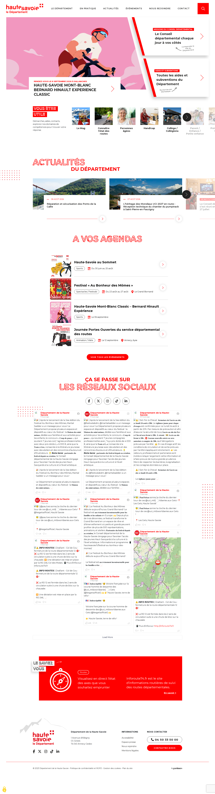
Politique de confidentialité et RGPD (86, 768)
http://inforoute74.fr (164, 626)
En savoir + (170, 693)
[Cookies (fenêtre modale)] (4, 789)
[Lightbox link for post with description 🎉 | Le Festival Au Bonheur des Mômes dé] (107, 527)
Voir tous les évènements (108, 357)
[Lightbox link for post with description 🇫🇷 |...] (107, 589)
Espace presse (129, 742)
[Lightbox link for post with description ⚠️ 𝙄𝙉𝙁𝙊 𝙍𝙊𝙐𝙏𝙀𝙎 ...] (157, 568)
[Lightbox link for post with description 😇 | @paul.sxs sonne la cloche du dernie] (57, 509)
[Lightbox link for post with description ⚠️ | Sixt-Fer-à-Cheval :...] (157, 443)
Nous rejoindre (129, 746)
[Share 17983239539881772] (129, 492)
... (51, 488)
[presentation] (187, 117)
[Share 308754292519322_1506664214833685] (79, 602)
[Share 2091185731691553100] (179, 630)
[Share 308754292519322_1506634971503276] (129, 623)
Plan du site (127, 768)
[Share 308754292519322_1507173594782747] (129, 570)
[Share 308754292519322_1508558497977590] (79, 492)
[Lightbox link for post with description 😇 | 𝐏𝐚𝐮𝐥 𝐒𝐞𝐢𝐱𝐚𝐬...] (157, 500)
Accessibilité (128, 738)
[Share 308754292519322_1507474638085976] (179, 525)
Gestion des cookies (112, 768)
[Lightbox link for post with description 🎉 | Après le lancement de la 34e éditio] (57, 443)
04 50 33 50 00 (166, 739)
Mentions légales (130, 750)
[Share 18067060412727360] (79, 534)
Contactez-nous (164, 748)
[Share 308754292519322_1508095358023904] (179, 483)
